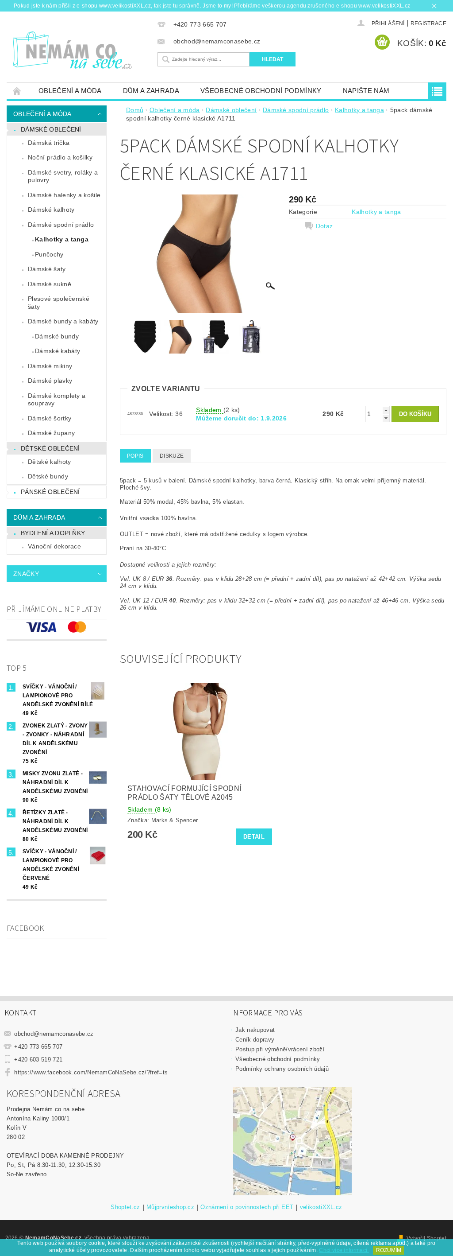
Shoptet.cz (125, 1207)
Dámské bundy (57, 336)
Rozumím (388, 1250)
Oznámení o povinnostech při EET (246, 1207)
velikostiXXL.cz (321, 1207)
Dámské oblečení (51, 129)
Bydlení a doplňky (53, 533)
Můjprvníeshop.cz (170, 1207)
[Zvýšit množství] (386, 410)
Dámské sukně (49, 284)
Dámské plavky (50, 380)
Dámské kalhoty (51, 209)
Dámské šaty (47, 268)
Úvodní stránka (17, 90)
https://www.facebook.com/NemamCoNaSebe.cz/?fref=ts (91, 1072)
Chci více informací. (344, 1250)
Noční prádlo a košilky (60, 157)
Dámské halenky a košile (64, 194)
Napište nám (366, 90)
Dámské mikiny (50, 365)
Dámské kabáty (57, 350)
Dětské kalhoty (49, 461)
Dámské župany (51, 432)
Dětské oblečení (50, 448)
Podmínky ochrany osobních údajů (282, 1068)
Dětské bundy (48, 476)
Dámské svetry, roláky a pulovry (63, 176)
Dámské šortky (49, 418)
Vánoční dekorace (54, 546)
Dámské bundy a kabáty (63, 321)
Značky (26, 573)
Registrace (428, 23)
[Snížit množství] (386, 418)
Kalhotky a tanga (61, 239)
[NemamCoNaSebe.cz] (80, 50)
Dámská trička (48, 142)
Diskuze (172, 456)
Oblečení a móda (70, 90)
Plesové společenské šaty (58, 302)
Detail (254, 836)
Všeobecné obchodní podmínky (261, 90)
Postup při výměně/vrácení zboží (280, 1049)
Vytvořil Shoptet (426, 1238)
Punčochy (49, 254)
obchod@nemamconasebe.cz (53, 1033)
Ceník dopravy (254, 1039)
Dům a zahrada (151, 90)
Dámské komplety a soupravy (56, 399)
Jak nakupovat (255, 1030)
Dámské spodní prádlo (61, 224)
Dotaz (324, 225)
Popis (135, 456)
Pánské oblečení (50, 491)
